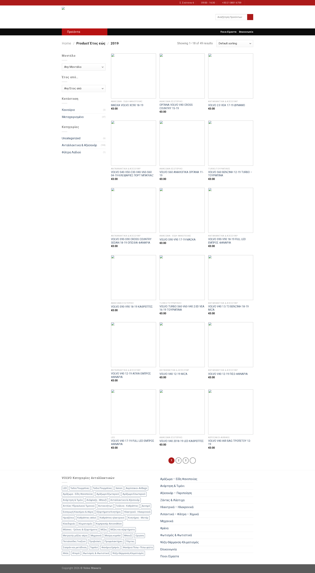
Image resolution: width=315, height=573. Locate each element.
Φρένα (164, 528)
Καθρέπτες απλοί (86, 517)
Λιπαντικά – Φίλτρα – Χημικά (179, 514)
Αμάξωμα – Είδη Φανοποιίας (178, 479)
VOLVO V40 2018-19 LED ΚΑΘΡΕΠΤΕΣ (182, 441)
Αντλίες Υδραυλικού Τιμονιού (79, 505)
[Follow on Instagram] (248, 2)
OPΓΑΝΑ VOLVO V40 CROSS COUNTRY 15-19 (176, 106)
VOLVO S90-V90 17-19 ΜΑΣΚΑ (178, 239)
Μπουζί (128, 535)
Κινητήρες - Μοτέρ (138, 517)
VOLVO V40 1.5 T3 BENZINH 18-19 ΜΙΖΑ (228, 308)
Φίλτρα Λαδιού (71, 152)
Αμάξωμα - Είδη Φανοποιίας (78, 494)
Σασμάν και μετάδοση (75, 547)
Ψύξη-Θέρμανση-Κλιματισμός (128, 553)
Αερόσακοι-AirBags (136, 488)
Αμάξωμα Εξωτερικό (107, 494)
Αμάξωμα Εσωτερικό (133, 494)
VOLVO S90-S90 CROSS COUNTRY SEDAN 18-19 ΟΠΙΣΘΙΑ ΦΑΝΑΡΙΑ (131, 241)
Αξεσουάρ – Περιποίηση (176, 493)
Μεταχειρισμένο (73, 117)
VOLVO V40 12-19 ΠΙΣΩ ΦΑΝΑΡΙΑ (228, 374)
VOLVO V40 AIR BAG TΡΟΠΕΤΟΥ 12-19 (229, 442)
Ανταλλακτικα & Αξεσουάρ (79, 145)
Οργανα (139, 535)
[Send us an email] (251, 2)
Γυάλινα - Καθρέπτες (127, 505)
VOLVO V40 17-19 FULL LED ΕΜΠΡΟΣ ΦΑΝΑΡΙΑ (132, 442)
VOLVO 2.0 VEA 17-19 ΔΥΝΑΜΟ (226, 105)
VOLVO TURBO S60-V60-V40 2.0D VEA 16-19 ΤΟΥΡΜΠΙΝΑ (182, 308)
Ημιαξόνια (68, 517)
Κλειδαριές (69, 523)
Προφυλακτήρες (114, 541)
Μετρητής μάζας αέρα (75, 535)
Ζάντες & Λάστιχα (172, 500)
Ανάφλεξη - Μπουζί (96, 500)
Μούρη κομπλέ (113, 535)
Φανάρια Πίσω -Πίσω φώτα (138, 547)
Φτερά (75, 553)
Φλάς (66, 553)
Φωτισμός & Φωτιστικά (96, 553)
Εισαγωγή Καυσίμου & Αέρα (78, 511)
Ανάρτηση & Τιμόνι (73, 500)
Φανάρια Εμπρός (110, 547)
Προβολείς (95, 541)
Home (66, 43)
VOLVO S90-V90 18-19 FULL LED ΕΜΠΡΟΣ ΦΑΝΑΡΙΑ (227, 241)
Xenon (119, 488)
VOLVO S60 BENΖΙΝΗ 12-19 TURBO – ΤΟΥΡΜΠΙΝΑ (230, 174)
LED (65, 488)
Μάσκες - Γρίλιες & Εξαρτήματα (80, 529)
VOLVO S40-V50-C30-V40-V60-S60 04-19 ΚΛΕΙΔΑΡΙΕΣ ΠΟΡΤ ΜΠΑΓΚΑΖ (132, 174)
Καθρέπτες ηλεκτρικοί (112, 517)
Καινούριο (68, 110)
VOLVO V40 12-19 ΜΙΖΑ (173, 374)
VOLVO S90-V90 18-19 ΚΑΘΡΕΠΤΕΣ (132, 306)
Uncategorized (71, 138)
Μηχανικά (96, 535)
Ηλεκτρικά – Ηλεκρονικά (176, 507)
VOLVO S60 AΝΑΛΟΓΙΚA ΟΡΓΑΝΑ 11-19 (182, 174)
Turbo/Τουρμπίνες (80, 488)
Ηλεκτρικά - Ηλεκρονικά (137, 511)
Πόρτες (130, 541)
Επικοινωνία (246, 31)
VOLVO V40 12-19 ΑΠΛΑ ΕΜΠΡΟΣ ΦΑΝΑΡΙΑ (131, 375)
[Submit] (250, 17)
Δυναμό (146, 505)
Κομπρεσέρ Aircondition (109, 523)
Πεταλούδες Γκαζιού (74, 541)
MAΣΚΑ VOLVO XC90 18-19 (127, 105)
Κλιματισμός (85, 523)
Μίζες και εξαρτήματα (122, 529)
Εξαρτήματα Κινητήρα (108, 511)
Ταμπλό (94, 547)
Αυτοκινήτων (105, 505)
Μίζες (104, 529)
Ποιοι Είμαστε (228, 31)
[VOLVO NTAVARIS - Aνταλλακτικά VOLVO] (80, 16)
